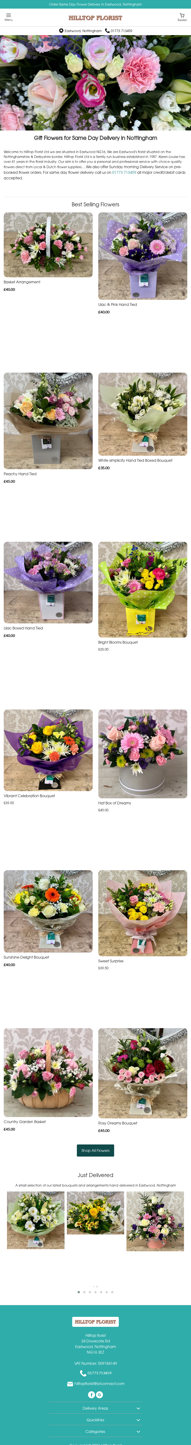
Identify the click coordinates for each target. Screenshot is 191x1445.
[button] (79, 1292)
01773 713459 (121, 31)
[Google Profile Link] (99, 1394)
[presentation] (93, 1286)
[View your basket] (182, 17)
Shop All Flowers (95, 1150)
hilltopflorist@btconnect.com (100, 1383)
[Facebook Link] (92, 1394)
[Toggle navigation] (8, 17)
